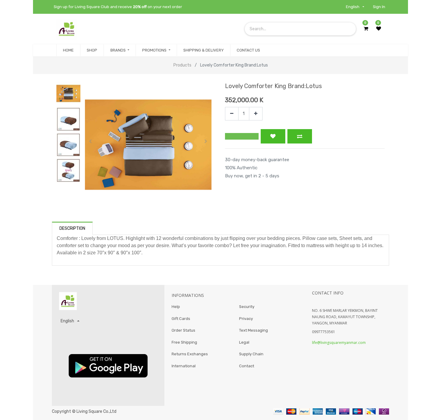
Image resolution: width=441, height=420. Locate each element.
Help (176, 306)
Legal (244, 342)
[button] (90, 141)
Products (182, 65)
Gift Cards (181, 318)
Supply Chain (251, 354)
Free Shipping (184, 342)
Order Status (183, 330)
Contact (246, 366)
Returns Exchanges (190, 354)
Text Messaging (253, 330)
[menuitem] (68, 50)
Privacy (246, 318)
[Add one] (255, 113)
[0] (366, 28)
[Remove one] (231, 113)
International (184, 366)
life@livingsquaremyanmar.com (339, 342)
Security (246, 306)
